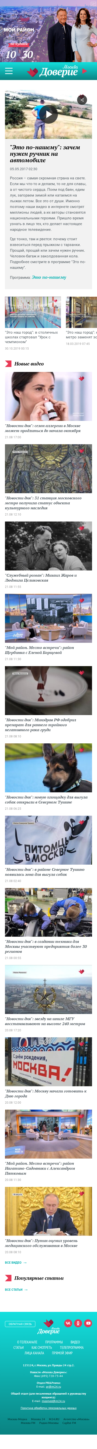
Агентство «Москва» (76, 1419)
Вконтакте (68, 1323)
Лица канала (34, 1353)
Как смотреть (42, 1347)
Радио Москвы (48, 1423)
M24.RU (54, 1419)
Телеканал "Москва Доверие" (52, 71)
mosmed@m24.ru (53, 1401)
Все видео (13, 1262)
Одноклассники (78, 1323)
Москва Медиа (17, 1419)
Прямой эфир (62, 1353)
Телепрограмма (72, 1347)
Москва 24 (38, 1419)
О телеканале (27, 1342)
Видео (75, 1342)
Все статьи (13, 1289)
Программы (54, 1342)
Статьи (18, 1347)
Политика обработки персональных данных (49, 1408)
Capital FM (69, 1423)
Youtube (88, 1323)
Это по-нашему (49, 277)
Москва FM (28, 1423)
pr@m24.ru (53, 1386)
